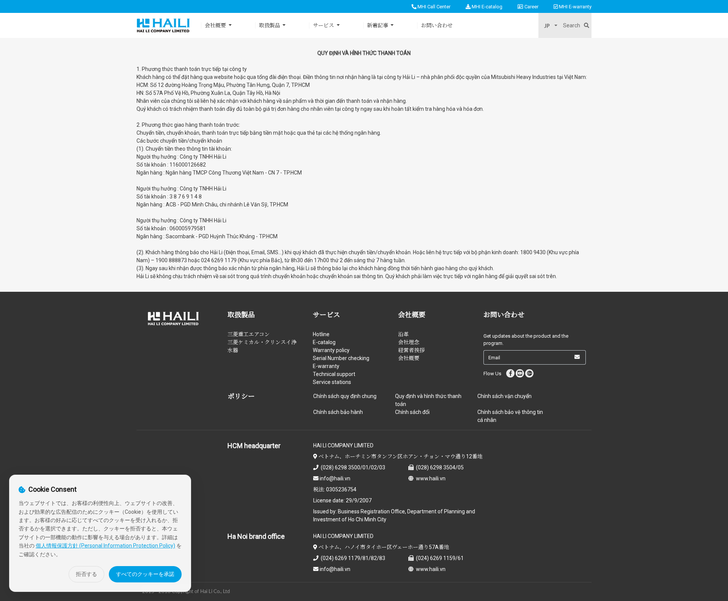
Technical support (334, 374)
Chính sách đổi (412, 412)
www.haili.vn (430, 478)
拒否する (86, 574)
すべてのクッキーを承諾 (145, 574)
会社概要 (408, 358)
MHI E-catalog (486, 6)
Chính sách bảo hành (338, 412)
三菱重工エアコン (249, 334)
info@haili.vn (334, 478)
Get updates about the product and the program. (525, 339)
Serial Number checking (341, 358)
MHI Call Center (433, 6)
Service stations (332, 382)
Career (530, 6)
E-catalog (324, 342)
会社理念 (408, 342)
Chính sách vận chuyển (504, 396)
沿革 (403, 334)
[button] (550, 25)
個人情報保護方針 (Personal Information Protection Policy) (105, 546)
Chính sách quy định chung (345, 396)
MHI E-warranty (575, 6)
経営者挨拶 (411, 350)
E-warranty (326, 366)
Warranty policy (331, 350)
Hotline (321, 334)
